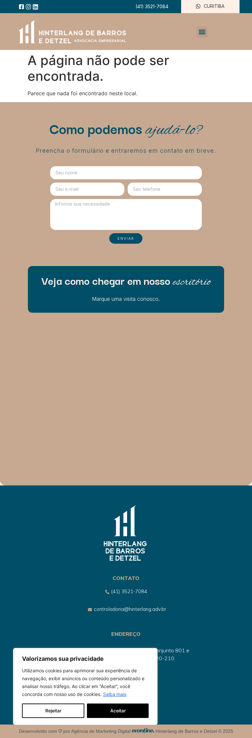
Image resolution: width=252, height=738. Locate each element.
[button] (202, 32)
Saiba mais (114, 694)
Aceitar (118, 710)
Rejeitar (53, 710)
